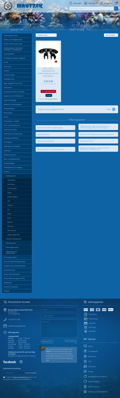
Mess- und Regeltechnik (12, 159)
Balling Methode (9, 109)
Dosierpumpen (11, 176)
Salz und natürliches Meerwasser (15, 262)
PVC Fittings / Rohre (10, 257)
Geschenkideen (9, 54)
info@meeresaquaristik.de (17, 326)
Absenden (48, 342)
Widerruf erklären (94, 382)
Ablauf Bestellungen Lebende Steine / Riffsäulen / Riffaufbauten (95, 148)
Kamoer (10, 222)
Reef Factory (12, 230)
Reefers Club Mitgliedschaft (13, 40)
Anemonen (7, 66)
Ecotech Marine (13, 197)
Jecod (9, 218)
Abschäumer (8, 88)
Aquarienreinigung (10, 100)
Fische (6, 62)
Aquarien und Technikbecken (13, 96)
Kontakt (90, 372)
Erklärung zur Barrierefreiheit (98, 392)
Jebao (9, 214)
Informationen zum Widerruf (97, 377)
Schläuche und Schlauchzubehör (15, 266)
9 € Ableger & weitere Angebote (14, 58)
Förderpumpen (11, 243)
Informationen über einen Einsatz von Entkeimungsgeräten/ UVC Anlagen (95, 127)
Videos (90, 346)
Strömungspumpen (12, 247)
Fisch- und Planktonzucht (12, 125)
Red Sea (10, 226)
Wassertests (8, 283)
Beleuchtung (8, 113)
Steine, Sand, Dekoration (12, 274)
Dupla (9, 193)
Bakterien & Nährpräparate (13, 104)
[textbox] (91, 8)
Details (49, 95)
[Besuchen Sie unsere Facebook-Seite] (9, 363)
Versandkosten (53, 83)
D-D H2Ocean (12, 188)
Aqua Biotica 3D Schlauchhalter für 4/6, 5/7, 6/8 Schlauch (48, 73)
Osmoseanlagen (9, 163)
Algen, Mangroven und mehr (13, 83)
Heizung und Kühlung (11, 138)
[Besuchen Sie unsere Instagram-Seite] (19, 363)
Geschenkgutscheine (11, 35)
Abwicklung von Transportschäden (50, 149)
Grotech (10, 205)
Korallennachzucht (10, 155)
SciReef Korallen (9, 75)
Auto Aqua (11, 184)
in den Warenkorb (49, 91)
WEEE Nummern (93, 387)
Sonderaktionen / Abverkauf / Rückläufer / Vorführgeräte (13, 49)
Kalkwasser (7, 151)
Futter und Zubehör (10, 130)
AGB (89, 361)
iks (8, 209)
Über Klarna (93, 314)
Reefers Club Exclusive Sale (13, 44)
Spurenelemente (9, 270)
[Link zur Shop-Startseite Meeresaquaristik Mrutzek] (22, 5)
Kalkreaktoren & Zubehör (12, 146)
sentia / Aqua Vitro (14, 235)
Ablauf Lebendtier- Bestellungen (50, 128)
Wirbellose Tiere (9, 79)
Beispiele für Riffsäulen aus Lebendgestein (97, 134)
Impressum (92, 366)
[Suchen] (116, 8)
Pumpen (6, 172)
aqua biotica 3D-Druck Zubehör (14, 92)
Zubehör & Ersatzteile (11, 287)
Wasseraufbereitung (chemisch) (14, 278)
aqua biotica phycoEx (45, 141)
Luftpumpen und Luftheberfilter (11, 252)
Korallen (6, 71)
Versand (6, 291)
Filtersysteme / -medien (11, 121)
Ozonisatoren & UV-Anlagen (13, 167)
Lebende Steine (43, 134)
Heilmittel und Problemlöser (13, 134)
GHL (9, 201)
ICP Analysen (8, 142)
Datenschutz (92, 356)
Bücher (6, 117)
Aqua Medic (12, 180)
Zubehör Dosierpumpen (14, 239)
